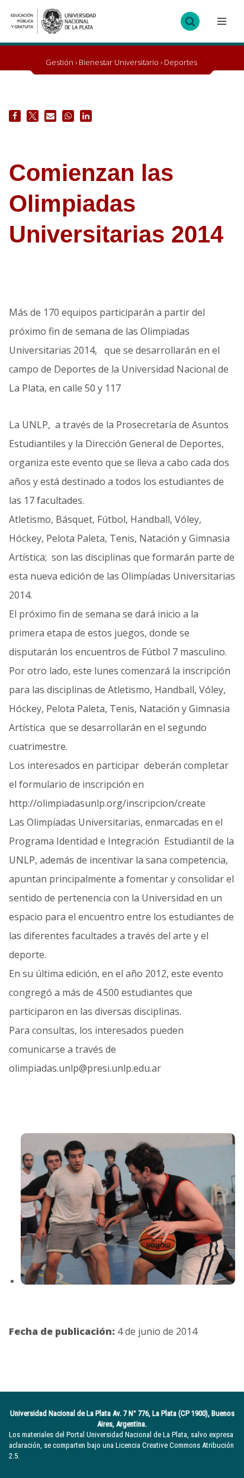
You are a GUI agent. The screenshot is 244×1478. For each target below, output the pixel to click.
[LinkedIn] (86, 116)
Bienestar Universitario (119, 62)
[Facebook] (15, 116)
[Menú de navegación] (220, 21)
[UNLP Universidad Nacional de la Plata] (53, 21)
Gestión (59, 62)
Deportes (180, 62)
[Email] (50, 116)
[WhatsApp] (68, 116)
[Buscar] (190, 21)
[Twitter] (32, 116)
